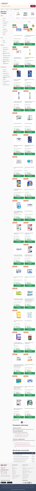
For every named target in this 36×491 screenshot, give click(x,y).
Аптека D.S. (2, 9)
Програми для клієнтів (25, 470)
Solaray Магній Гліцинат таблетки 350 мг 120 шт (22, 444)
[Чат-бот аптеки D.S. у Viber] (31, 483)
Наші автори (14, 473)
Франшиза (13, 470)
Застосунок (24, 473)
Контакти (13, 474)
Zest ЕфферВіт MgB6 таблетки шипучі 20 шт (22, 435)
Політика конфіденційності (16, 475)
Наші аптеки (24, 469)
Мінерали (7, 9)
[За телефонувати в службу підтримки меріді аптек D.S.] (29, 3)
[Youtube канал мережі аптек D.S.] (27, 483)
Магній (11, 9)
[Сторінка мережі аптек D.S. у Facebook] (23, 483)
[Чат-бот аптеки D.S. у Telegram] (29, 483)
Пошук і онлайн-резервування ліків (27, 468)
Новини (13, 469)
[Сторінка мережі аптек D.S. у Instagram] (25, 483)
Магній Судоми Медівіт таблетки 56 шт (21, 436)
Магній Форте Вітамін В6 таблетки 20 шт (21, 433)
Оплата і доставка (25, 475)
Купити (19, 44)
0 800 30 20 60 (4, 469)
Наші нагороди (14, 468)
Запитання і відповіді (25, 474)
